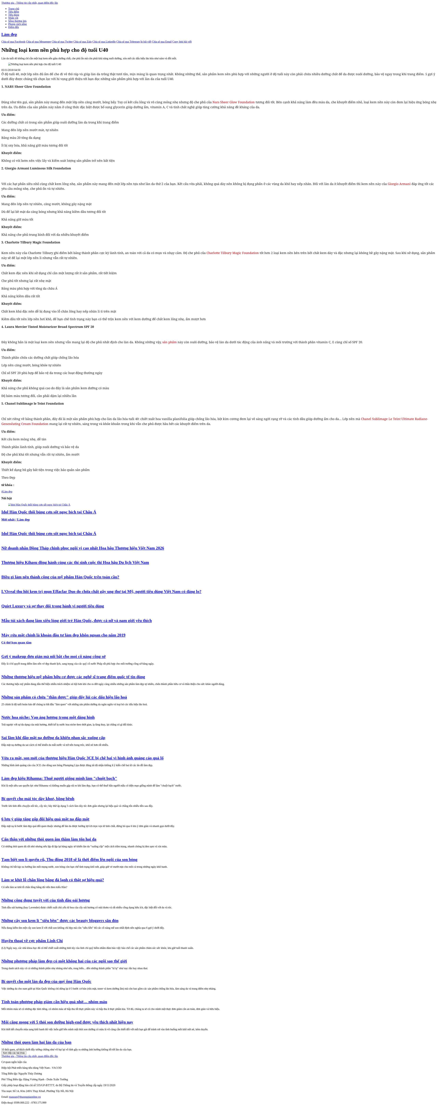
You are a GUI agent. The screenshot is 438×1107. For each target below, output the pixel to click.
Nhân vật (13, 17)
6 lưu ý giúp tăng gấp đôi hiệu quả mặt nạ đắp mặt (45, 819)
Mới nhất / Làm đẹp (15, 519)
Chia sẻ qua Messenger (38, 41)
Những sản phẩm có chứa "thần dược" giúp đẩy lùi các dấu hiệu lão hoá (64, 697)
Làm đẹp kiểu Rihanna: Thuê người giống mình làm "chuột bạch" (59, 778)
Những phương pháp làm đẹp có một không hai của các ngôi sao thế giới (64, 961)
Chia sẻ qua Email (162, 41)
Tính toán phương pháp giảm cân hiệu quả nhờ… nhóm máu (54, 1001)
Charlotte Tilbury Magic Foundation (233, 253)
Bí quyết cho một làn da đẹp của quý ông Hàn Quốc (46, 981)
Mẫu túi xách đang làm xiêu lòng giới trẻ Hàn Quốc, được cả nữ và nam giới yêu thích (76, 620)
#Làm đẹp (6, 491)
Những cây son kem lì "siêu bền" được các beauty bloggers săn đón (59, 920)
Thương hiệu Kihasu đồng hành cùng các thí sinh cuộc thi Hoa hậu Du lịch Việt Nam (75, 562)
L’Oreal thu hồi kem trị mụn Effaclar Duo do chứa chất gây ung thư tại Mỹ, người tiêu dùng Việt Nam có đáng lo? (101, 591)
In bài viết (145, 41)
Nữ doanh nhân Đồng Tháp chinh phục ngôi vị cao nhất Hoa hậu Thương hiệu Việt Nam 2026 (82, 548)
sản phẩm (169, 342)
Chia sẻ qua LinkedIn (104, 41)
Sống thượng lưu (17, 20)
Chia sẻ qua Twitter (62, 41)
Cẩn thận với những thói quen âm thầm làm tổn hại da (48, 839)
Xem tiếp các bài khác (14, 1053)
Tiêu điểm (13, 11)
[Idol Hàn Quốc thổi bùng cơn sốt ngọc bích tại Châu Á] (39, 504)
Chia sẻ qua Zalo (82, 41)
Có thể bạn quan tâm (16, 642)
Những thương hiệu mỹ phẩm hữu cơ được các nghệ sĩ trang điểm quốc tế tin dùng (73, 677)
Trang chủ (13, 8)
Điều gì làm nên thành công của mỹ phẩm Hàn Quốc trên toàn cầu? (60, 577)
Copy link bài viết (182, 41)
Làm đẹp (9, 34)
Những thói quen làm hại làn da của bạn (36, 1042)
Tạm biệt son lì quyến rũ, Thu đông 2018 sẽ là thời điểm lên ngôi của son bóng (69, 859)
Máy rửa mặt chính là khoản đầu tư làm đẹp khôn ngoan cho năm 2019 (63, 635)
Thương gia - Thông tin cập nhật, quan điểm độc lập (29, 2)
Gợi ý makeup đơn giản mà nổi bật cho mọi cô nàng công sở (53, 656)
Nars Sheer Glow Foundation (233, 102)
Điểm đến (13, 27)
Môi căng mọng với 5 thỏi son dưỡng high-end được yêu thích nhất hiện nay (67, 1022)
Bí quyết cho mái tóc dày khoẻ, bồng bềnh (37, 798)
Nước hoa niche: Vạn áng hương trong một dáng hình (48, 717)
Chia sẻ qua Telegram (128, 41)
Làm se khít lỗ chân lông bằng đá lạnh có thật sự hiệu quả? (52, 880)
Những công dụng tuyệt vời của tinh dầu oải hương (45, 900)
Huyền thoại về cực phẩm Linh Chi (32, 940)
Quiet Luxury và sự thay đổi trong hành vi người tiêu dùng (52, 606)
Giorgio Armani (399, 184)
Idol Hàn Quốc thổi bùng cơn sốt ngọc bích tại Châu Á (48, 512)
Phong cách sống (17, 24)
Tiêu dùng (13, 14)
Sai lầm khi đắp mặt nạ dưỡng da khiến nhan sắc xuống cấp (53, 737)
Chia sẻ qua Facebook (13, 41)
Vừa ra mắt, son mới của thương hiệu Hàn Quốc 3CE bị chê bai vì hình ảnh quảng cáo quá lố (82, 758)
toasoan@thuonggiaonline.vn (25, 1096)
